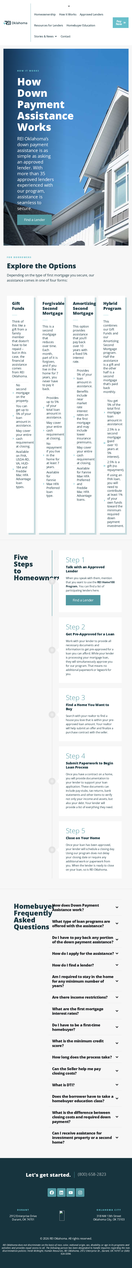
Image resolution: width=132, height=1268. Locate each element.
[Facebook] (52, 1192)
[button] (121, 22)
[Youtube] (70, 1192)
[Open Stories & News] (55, 36)
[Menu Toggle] (70, 6)
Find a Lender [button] (83, 600)
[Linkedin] (61, 1192)
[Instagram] (80, 1192)
